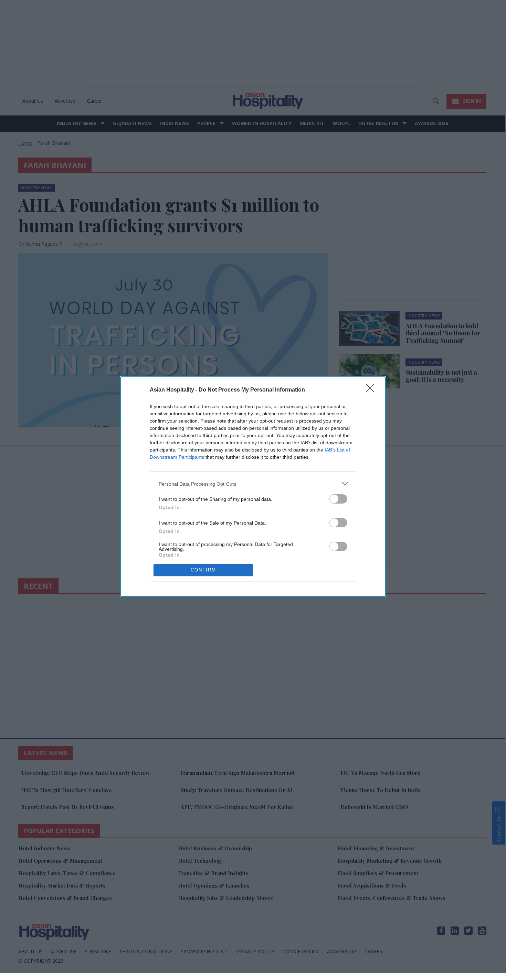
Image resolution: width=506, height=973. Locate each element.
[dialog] (253, 487)
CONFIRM (203, 569)
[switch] (338, 499)
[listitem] (253, 483)
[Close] (372, 390)
